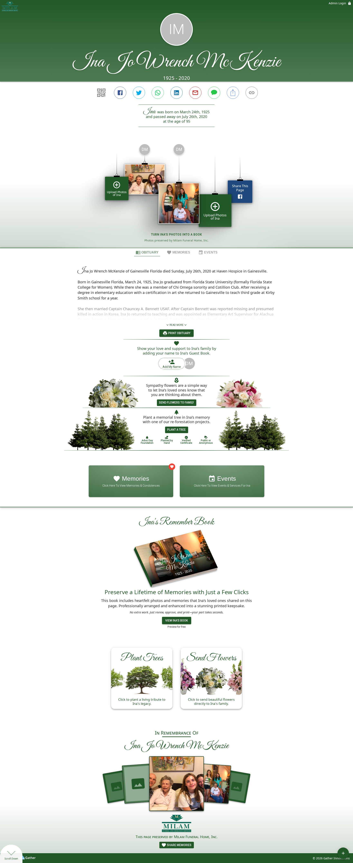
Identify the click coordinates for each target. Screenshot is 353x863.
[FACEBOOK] (120, 93)
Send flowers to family (176, 402)
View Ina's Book (176, 620)
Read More (176, 325)
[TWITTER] (139, 93)
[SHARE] (233, 93)
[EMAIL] (195, 93)
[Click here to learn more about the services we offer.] (177, 824)
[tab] (147, 252)
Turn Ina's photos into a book (176, 234)
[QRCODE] (101, 93)
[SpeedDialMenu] (343, 853)
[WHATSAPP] (158, 93)
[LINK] (252, 93)
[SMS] (214, 93)
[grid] (176, 194)
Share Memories (178, 845)
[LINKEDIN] (176, 93)
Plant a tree (176, 429)
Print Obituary (179, 333)
